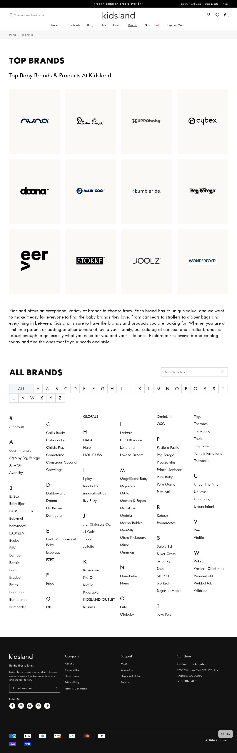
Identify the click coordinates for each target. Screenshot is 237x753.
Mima (124, 545)
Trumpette (201, 460)
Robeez (162, 515)
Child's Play (55, 447)
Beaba (14, 540)
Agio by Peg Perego (24, 458)
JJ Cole (89, 531)
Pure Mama (166, 484)
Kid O (88, 577)
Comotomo (55, 455)
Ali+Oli (15, 465)
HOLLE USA (92, 455)
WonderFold (203, 576)
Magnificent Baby (134, 478)
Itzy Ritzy (90, 500)
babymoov (17, 526)
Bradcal (15, 577)
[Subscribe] (56, 688)
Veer (197, 530)
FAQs (124, 663)
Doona (51, 500)
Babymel (16, 518)
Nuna (124, 583)
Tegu (197, 416)
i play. (88, 478)
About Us (70, 663)
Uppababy (202, 499)
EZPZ (50, 559)
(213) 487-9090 (187, 681)
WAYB (198, 561)
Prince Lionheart (169, 469)
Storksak (163, 583)
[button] (56, 25)
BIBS (12, 548)
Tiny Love (201, 446)
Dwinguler (54, 515)
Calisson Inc (56, 440)
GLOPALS (90, 416)
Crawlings (54, 469)
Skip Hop (164, 561)
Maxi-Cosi (128, 508)
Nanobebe (128, 576)
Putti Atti (163, 491)
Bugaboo (16, 592)
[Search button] (11, 15)
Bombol (15, 555)
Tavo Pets (164, 614)
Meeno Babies (131, 523)
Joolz (87, 539)
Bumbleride (18, 599)
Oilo (123, 607)
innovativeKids (94, 493)
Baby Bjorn (17, 503)
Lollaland (127, 447)
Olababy (127, 614)
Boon (13, 570)
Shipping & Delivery (132, 675)
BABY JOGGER (21, 511)
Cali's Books (55, 433)
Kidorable (91, 592)
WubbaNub (203, 583)
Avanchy (16, 472)
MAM (124, 493)
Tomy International (208, 453)
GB (48, 607)
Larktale (126, 433)
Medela (126, 515)
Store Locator (212, 3)
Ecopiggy (53, 552)
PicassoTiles (166, 462)
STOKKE (163, 576)
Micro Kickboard (133, 537)
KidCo (88, 585)
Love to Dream (131, 455)
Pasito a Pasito (168, 447)
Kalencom (91, 570)
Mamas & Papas (133, 500)
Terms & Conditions (76, 688)
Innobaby (90, 486)
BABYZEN (17, 533)
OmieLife (164, 416)
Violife (199, 537)
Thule (198, 438)
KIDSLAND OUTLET (99, 599)
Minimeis (127, 552)
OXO (161, 424)
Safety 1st (164, 546)
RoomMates (166, 523)
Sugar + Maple (169, 590)
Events (184, 3)
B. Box (14, 496)
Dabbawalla (56, 493)
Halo (87, 447)
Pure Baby (165, 477)
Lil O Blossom (131, 440)
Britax (13, 584)
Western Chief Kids (209, 568)
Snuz (160, 568)
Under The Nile (206, 484)
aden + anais (20, 450)
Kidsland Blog (72, 669)
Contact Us (127, 669)
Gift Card (196, 3)
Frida (50, 583)
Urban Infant (204, 506)
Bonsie (14, 562)
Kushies (89, 607)
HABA (88, 440)
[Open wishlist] (217, 15)
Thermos (201, 424)
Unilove (200, 491)
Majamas (127, 486)
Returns (125, 682)
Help (225, 3)
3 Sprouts (16, 427)
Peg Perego (165, 455)
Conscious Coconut (61, 462)
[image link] (21, 656)
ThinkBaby (202, 431)
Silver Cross (166, 554)
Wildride (200, 590)
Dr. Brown (54, 508)
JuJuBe (88, 546)
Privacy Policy (72, 682)
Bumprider (17, 607)
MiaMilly (127, 530)
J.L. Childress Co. (97, 524)
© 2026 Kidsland (217, 740)
